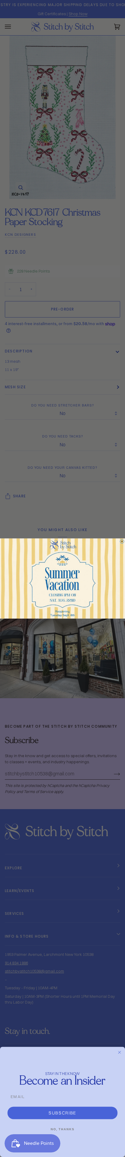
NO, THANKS (62, 1129)
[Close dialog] (122, 541)
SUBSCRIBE (62, 1113)
